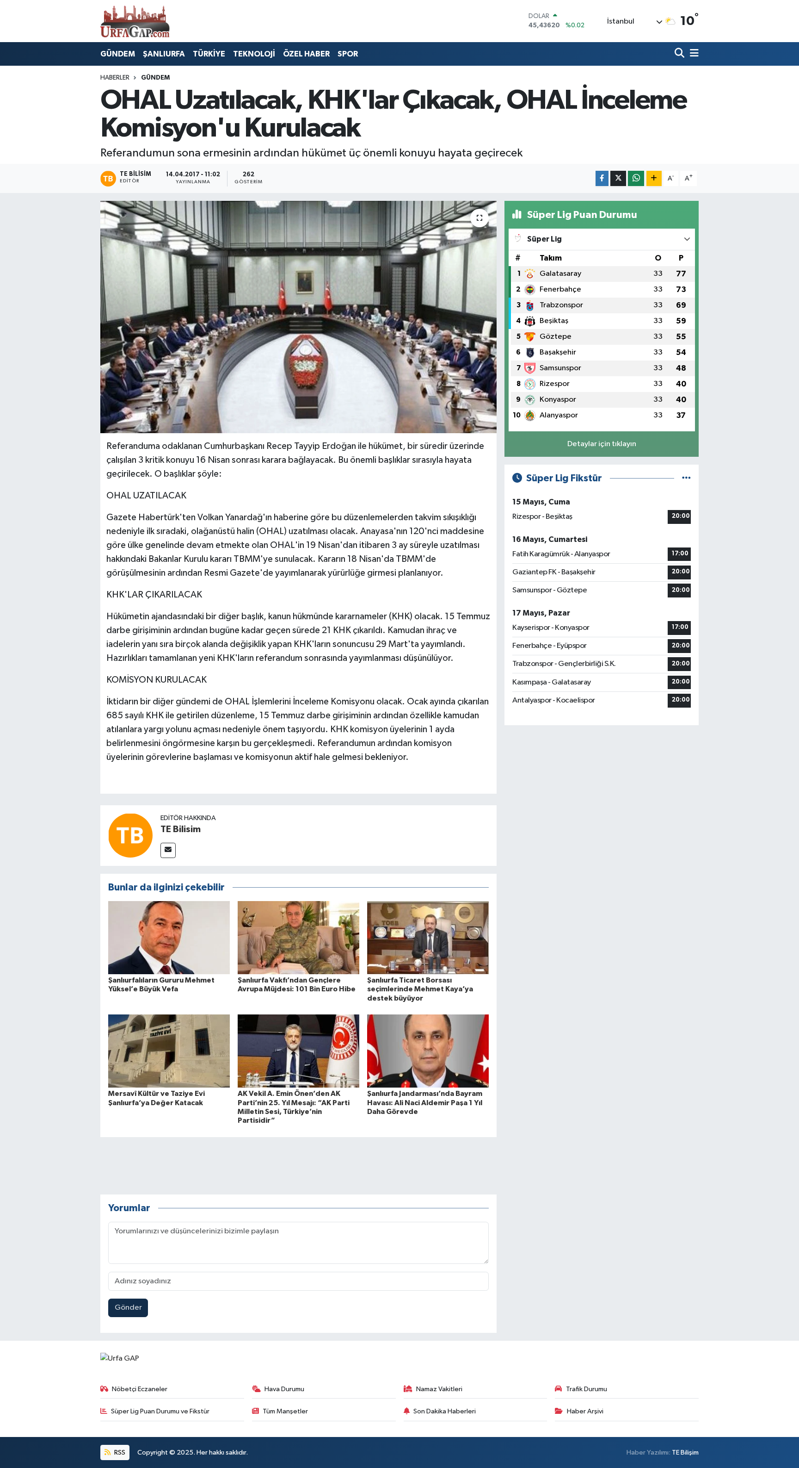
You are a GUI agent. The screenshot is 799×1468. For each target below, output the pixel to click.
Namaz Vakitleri (439, 1389)
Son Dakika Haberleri (444, 1411)
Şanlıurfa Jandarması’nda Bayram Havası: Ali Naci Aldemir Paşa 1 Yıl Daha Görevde (424, 1102)
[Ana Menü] (692, 54)
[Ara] (680, 54)
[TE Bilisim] (130, 835)
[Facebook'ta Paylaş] (602, 178)
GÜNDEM (117, 54)
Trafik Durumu (586, 1389)
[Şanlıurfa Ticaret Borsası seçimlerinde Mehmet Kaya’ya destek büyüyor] (428, 937)
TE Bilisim (180, 829)
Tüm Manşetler (285, 1411)
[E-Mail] (168, 850)
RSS (119, 1452)
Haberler (114, 78)
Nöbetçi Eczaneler (139, 1389)
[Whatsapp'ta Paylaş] (636, 178)
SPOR (348, 54)
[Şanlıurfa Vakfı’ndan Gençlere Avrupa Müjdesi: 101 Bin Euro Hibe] (298, 937)
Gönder (128, 1308)
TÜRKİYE (209, 54)
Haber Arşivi (585, 1411)
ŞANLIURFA (164, 54)
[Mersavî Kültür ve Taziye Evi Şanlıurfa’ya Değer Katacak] (169, 1051)
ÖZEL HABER (306, 54)
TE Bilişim (685, 1452)
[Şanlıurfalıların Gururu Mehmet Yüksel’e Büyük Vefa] (169, 937)
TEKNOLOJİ (254, 54)
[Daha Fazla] (654, 178)
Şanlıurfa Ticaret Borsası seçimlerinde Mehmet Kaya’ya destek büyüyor (420, 989)
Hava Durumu (284, 1389)
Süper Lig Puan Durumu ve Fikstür (160, 1411)
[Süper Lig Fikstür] (686, 478)
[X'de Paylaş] (618, 178)
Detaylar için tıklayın (601, 444)
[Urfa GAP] (135, 21)
